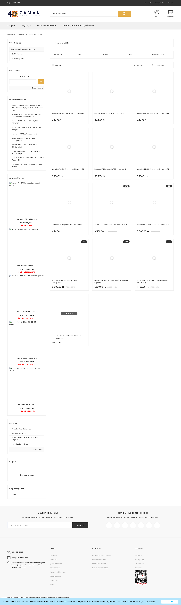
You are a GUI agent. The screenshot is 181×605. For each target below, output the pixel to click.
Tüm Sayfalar (37, 450)
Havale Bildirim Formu (58, 572)
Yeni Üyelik (54, 555)
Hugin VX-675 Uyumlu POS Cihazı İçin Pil (109, 113)
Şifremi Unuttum (56, 564)
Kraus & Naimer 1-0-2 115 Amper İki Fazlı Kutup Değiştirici (111, 281)
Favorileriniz (139, 564)
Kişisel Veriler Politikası (100, 568)
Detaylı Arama (37, 88)
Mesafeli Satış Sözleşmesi (101, 555)
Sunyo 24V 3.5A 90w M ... (27, 219)
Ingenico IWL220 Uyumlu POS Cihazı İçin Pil (110, 169)
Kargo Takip (160, 3)
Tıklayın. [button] (152, 602)
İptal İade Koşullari (99, 564)
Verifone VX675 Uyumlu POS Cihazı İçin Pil (67, 225)
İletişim (171, 3)
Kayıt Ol (80, 525)
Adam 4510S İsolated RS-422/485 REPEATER (110, 225)
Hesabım (138, 555)
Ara (41, 82)
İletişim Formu (55, 568)
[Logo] (23, 13)
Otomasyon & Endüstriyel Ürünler (29, 34)
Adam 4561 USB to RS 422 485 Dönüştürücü (153, 225)
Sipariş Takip (139, 559)
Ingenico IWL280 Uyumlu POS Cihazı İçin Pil (153, 113)
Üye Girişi (53, 559)
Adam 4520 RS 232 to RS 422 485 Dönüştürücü (64, 281)
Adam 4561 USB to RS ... (27, 312)
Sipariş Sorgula (55, 576)
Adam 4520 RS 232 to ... (27, 358)
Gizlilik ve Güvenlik (99, 559)
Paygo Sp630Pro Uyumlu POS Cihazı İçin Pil (68, 113)
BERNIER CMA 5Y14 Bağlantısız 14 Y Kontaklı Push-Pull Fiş (152, 281)
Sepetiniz (138, 568)
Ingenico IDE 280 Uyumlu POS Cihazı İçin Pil (153, 169)
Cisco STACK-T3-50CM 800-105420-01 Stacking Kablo (66, 337)
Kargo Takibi (54, 580)
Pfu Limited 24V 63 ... (26, 404)
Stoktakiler (58, 65)
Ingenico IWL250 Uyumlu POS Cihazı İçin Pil (68, 169)
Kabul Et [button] (170, 602)
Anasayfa (148, 3)
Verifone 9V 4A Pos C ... (26, 265)
